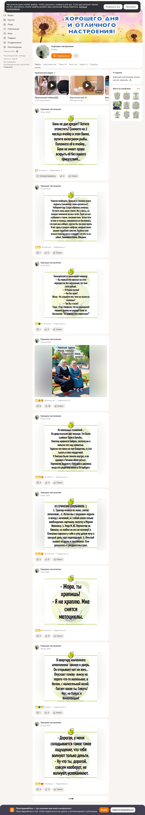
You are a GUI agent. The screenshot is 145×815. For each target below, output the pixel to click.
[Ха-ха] (39, 247)
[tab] (38, 64)
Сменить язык (9, 51)
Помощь (22, 56)
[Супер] (42, 784)
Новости (7, 59)
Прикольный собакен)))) (46, 97)
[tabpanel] (71, 450)
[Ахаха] (39, 323)
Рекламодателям (11, 56)
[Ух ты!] (42, 400)
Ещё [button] (13, 59)
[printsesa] (37, 110)
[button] (61, 55)
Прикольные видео (44, 72)
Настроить (131, 7)
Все (138, 88)
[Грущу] (39, 400)
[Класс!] (36, 170)
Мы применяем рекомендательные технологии (16, 64)
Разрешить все (113, 7)
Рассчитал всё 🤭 (78, 97)
